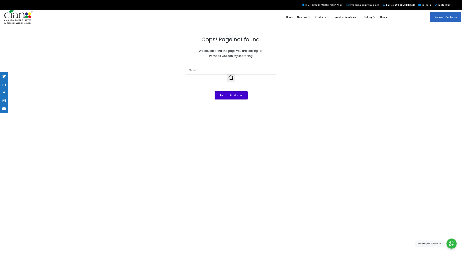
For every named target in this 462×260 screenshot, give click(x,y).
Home (289, 17)
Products (320, 17)
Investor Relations (345, 17)
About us (302, 17)
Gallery (368, 17)
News (383, 17)
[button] (231, 78)
